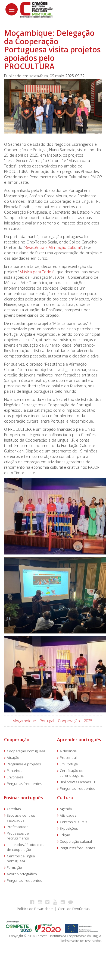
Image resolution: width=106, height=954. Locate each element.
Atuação (13, 757)
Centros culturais (73, 822)
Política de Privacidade (35, 909)
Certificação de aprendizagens (71, 773)
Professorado (18, 827)
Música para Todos (36, 271)
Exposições (69, 828)
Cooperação (69, 720)
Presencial (68, 757)
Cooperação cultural (76, 841)
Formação (14, 867)
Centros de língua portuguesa (21, 858)
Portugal (47, 720)
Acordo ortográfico (22, 874)
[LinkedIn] (64, 902)
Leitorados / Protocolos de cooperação (25, 847)
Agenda (66, 809)
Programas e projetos (24, 764)
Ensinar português (23, 798)
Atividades (68, 815)
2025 (88, 720)
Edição (65, 835)
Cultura (65, 798)
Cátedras (14, 809)
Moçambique (24, 720)
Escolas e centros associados (21, 818)
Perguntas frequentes (24, 783)
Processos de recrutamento (18, 836)
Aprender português (79, 740)
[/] (36, 9)
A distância (68, 751)
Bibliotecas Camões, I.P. (78, 782)
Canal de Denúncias (73, 909)
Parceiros (14, 770)
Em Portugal (69, 764)
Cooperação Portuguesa (26, 751)
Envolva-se (15, 777)
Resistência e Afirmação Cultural (53, 247)
